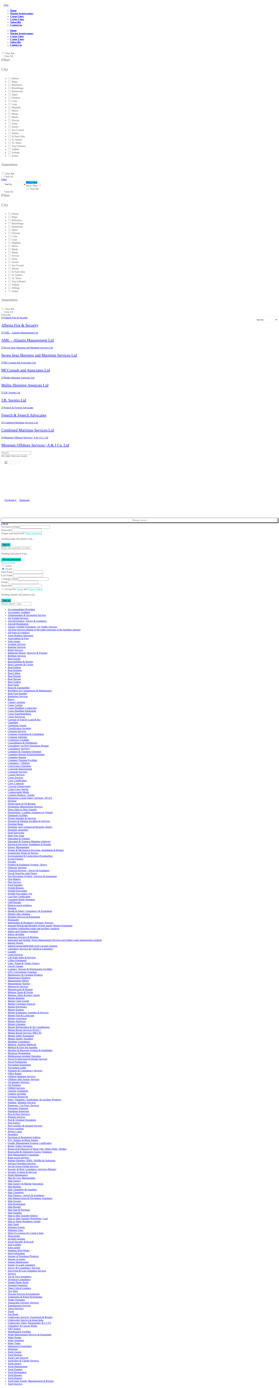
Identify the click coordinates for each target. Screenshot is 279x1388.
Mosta (15, 113)
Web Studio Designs (127, 511)
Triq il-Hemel (18, 146)
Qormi (15, 126)
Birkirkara (17, 84)
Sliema (15, 133)
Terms (20, 589)
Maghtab (16, 107)
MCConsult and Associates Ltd (25, 370)
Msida (15, 117)
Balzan (15, 78)
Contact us (16, 25)
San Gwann (18, 130)
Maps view (31, 182)
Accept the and (24, 589)
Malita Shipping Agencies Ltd (24, 385)
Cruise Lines (17, 19)
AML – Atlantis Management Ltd (27, 340)
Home (13, 10)
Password (6, 530)
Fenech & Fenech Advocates (23, 415)
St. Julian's (17, 139)
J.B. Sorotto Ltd (13, 400)
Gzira (14, 101)
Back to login (8, 562)
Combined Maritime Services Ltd (27, 430)
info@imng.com (20, 488)
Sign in (6, 544)
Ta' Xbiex (17, 142)
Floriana (16, 97)
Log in (4, 523)
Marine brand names (21, 13)
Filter (4, 179)
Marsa (15, 110)
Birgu (14, 81)
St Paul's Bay (18, 136)
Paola (14, 123)
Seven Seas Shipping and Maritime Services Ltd (39, 355)
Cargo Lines (17, 16)
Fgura (15, 94)
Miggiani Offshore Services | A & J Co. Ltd (35, 445)
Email (4, 582)
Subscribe (15, 22)
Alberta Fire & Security (19, 325)
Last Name (6, 575)
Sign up (6, 600)
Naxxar (15, 120)
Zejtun (15, 155)
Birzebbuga (17, 88)
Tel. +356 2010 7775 (15, 493)
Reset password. (34, 533)
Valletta (15, 149)
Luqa (14, 104)
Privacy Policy (35, 589)
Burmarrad (17, 91)
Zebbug (16, 152)
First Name (7, 572)
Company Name (9, 578)
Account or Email (10, 526)
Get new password (11, 559)
